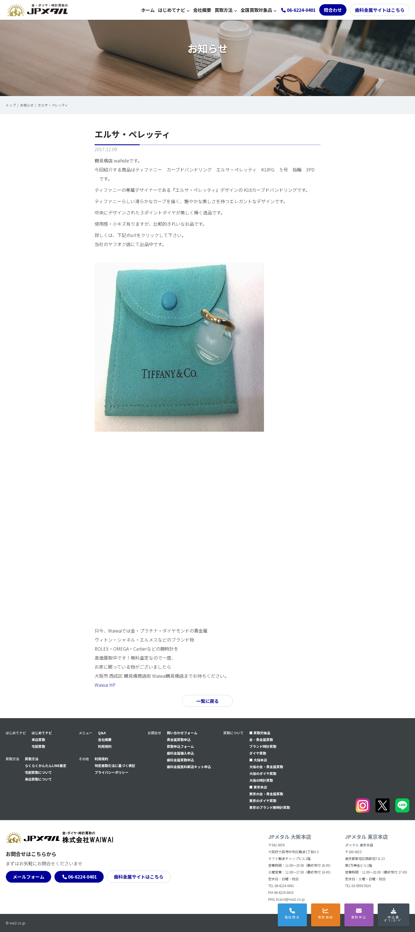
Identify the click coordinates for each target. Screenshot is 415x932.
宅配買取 (38, 746)
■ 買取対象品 (259, 732)
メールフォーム (28, 876)
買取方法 (224, 9)
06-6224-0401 (82, 876)
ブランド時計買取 (262, 746)
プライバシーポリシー (111, 772)
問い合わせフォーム (182, 732)
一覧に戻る (207, 701)
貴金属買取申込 (179, 739)
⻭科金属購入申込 (180, 753)
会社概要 (202, 9)
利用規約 (105, 746)
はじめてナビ (171, 9)
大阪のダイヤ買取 (262, 773)
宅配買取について (38, 772)
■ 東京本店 (258, 787)
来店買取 (38, 739)
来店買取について (38, 779)
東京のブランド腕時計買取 (269, 807)
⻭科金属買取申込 (180, 759)
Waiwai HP (105, 684)
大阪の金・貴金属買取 (266, 766)
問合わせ (333, 9)
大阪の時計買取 (261, 780)
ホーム (148, 9)
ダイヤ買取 (257, 753)
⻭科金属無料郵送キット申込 (189, 766)
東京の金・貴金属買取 (266, 793)
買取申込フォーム (180, 746)
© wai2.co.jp (15, 922)
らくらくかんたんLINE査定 (45, 765)
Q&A (102, 732)
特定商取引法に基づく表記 (115, 765)
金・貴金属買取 (261, 739)
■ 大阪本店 (258, 759)
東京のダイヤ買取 (262, 800)
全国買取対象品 (256, 9)
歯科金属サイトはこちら (380, 9)
